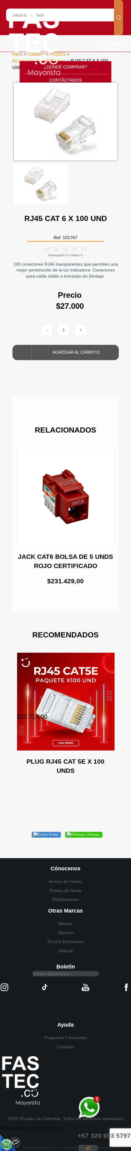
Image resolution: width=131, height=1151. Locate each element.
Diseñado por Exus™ (43, 1147)
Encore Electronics (65, 941)
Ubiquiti (65, 950)
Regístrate (109, 49)
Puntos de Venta (65, 890)
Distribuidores (65, 899)
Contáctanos (65, 80)
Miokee (65, 923)
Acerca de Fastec (66, 881)
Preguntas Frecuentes (65, 1037)
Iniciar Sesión (112, 43)
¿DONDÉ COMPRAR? (65, 67)
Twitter (53, 834)
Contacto (65, 1046)
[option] (65, 121)
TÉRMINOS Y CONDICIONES (31, 1128)
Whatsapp (92, 834)
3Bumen (66, 932)
